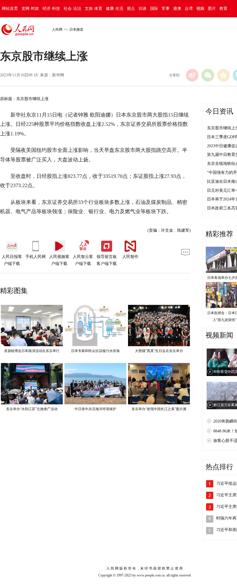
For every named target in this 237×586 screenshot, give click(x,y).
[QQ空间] (223, 75)
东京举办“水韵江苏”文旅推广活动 (32, 409)
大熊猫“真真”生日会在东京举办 (159, 351)
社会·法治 (72, 8)
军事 (166, 8)
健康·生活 (114, 8)
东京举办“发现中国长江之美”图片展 (159, 409)
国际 (154, 8)
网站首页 (10, 8)
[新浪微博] (192, 75)
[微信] (207, 75)
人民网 (57, 29)
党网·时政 (30, 8)
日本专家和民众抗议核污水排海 (95, 351)
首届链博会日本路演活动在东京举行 (32, 351)
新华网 (58, 75)
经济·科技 (51, 8)
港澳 (177, 8)
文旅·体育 (93, 8)
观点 (131, 8)
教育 (223, 8)
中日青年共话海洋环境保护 (95, 409)
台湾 (189, 8)
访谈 (142, 8)
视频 (200, 8)
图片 (212, 8)
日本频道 (76, 29)
